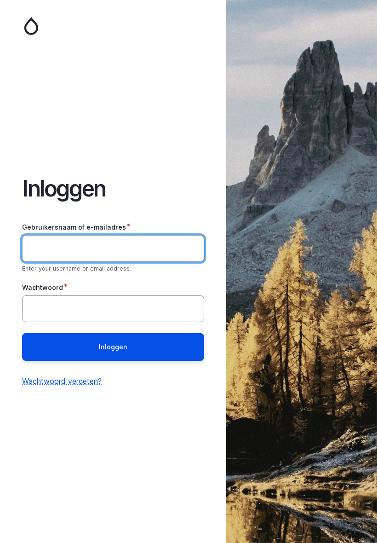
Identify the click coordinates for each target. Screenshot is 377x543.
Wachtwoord (42, 287)
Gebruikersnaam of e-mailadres (74, 227)
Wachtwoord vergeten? (62, 381)
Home (113, 26)
